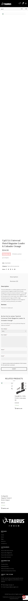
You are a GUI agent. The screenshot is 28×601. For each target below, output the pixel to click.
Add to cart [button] (6, 508)
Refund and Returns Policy (7, 568)
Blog (2, 539)
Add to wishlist (18, 254)
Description (14, 277)
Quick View (12, 388)
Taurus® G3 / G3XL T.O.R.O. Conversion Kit (20, 398)
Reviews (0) (14, 281)
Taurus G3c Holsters (6, 557)
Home (2, 534)
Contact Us (4, 543)
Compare (6, 257)
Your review (4, 334)
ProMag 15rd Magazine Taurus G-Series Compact (6, 498)
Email (3, 356)
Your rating (4, 328)
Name (3, 349)
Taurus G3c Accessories (13, 266)
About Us (3, 541)
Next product (26, 8)
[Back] (2, 8)
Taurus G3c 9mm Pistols (7, 550)
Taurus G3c (11, 594)
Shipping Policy (5, 566)
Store (2, 537)
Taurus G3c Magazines (6, 552)
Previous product (22, 8)
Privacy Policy (4, 564)
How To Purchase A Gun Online (8, 570)
